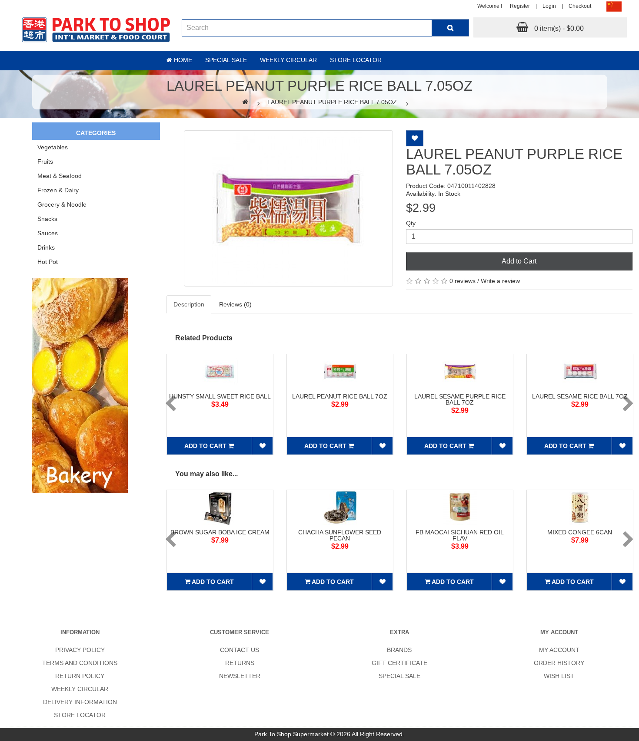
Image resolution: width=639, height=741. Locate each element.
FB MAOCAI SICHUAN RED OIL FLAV (460, 535)
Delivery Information (80, 701)
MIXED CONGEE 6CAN (579, 532)
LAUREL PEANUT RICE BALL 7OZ (339, 396)
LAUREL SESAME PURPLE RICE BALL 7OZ (460, 399)
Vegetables (52, 147)
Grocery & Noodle (62, 204)
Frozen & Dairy (58, 190)
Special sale (226, 59)
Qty (411, 223)
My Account (559, 649)
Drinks (46, 247)
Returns (239, 662)
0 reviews (462, 280)
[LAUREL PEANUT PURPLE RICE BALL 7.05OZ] (288, 208)
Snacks (47, 218)
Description (188, 304)
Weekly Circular (288, 59)
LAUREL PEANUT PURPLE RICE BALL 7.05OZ (332, 102)
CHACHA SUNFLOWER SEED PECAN (339, 535)
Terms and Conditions (79, 662)
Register (520, 6)
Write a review (500, 280)
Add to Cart (519, 261)
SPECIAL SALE (399, 675)
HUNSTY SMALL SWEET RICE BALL (220, 396)
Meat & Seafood (59, 175)
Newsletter (239, 675)
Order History (559, 662)
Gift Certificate (399, 662)
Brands (399, 649)
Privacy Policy (80, 649)
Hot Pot (47, 261)
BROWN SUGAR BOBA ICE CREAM (220, 532)
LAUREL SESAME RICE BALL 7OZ (580, 396)
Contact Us (239, 649)
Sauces (47, 233)
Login (549, 6)
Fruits (45, 161)
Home (182, 59)
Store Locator (356, 59)
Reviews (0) (235, 304)
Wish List (559, 675)
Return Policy (79, 675)
